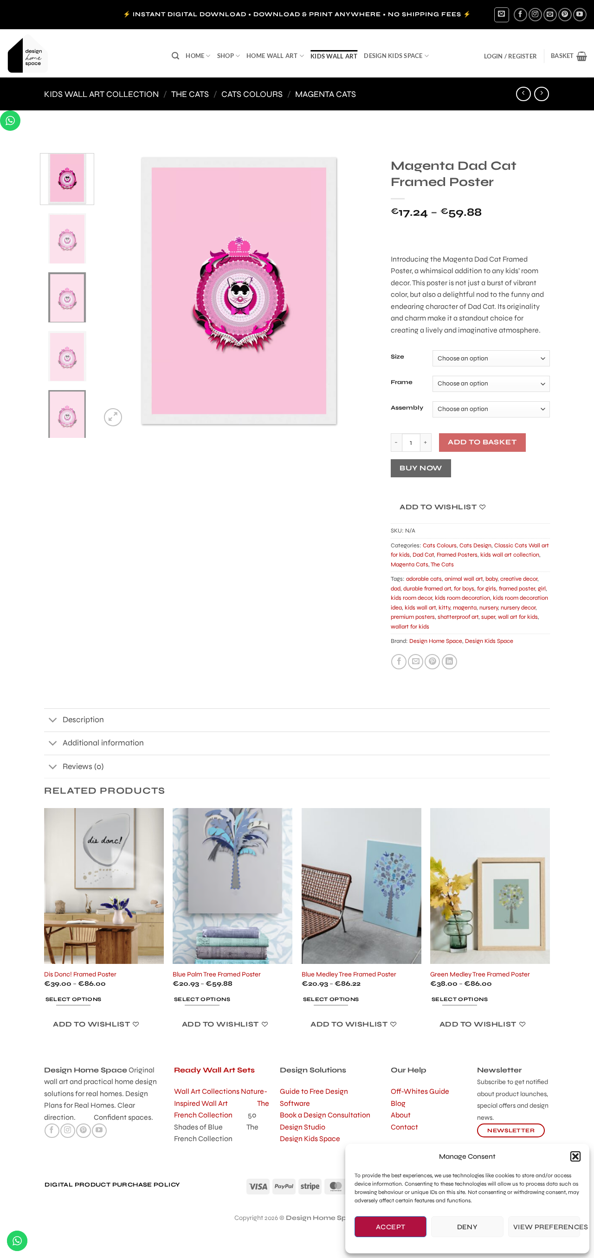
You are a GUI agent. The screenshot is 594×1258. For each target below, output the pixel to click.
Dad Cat (423, 554)
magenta (465, 607)
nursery (488, 607)
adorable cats (424, 579)
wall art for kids (518, 617)
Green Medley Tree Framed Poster (480, 974)
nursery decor (518, 607)
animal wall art (464, 579)
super (488, 617)
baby (491, 579)
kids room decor (411, 598)
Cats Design (475, 545)
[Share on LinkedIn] (449, 661)
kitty (444, 607)
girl (542, 588)
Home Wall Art (271, 55)
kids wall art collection (101, 94)
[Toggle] (53, 721)
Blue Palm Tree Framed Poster (217, 974)
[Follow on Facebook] (520, 14)
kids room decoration (462, 598)
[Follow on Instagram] (535, 14)
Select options (73, 999)
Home (195, 55)
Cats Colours (252, 94)
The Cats (190, 94)
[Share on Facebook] (399, 661)
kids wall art (333, 56)
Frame (402, 382)
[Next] (359, 290)
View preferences (546, 1227)
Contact (404, 1127)
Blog (398, 1103)
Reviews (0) (83, 766)
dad (395, 588)
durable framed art (427, 588)
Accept (391, 1227)
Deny (467, 1227)
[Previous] (118, 290)
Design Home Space (435, 641)
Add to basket (482, 442)
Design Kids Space (393, 55)
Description (83, 720)
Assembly (407, 408)
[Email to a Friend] (415, 661)
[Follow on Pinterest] (565, 14)
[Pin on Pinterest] (432, 661)
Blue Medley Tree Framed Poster (349, 974)
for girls (486, 588)
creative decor (518, 579)
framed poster (517, 588)
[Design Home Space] (82, 53)
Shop (225, 55)
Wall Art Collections (207, 1091)
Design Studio (302, 1127)
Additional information (103, 743)
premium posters (413, 617)
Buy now (421, 468)
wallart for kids (410, 626)
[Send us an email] (550, 14)
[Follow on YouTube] (580, 14)
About (401, 1114)
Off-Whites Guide (420, 1091)
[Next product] (523, 94)
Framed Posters (457, 554)
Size (397, 357)
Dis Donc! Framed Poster (80, 974)
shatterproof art (458, 617)
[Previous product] (541, 94)
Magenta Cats (325, 94)
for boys (464, 588)
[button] (575, 1156)
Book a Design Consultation (325, 1114)
